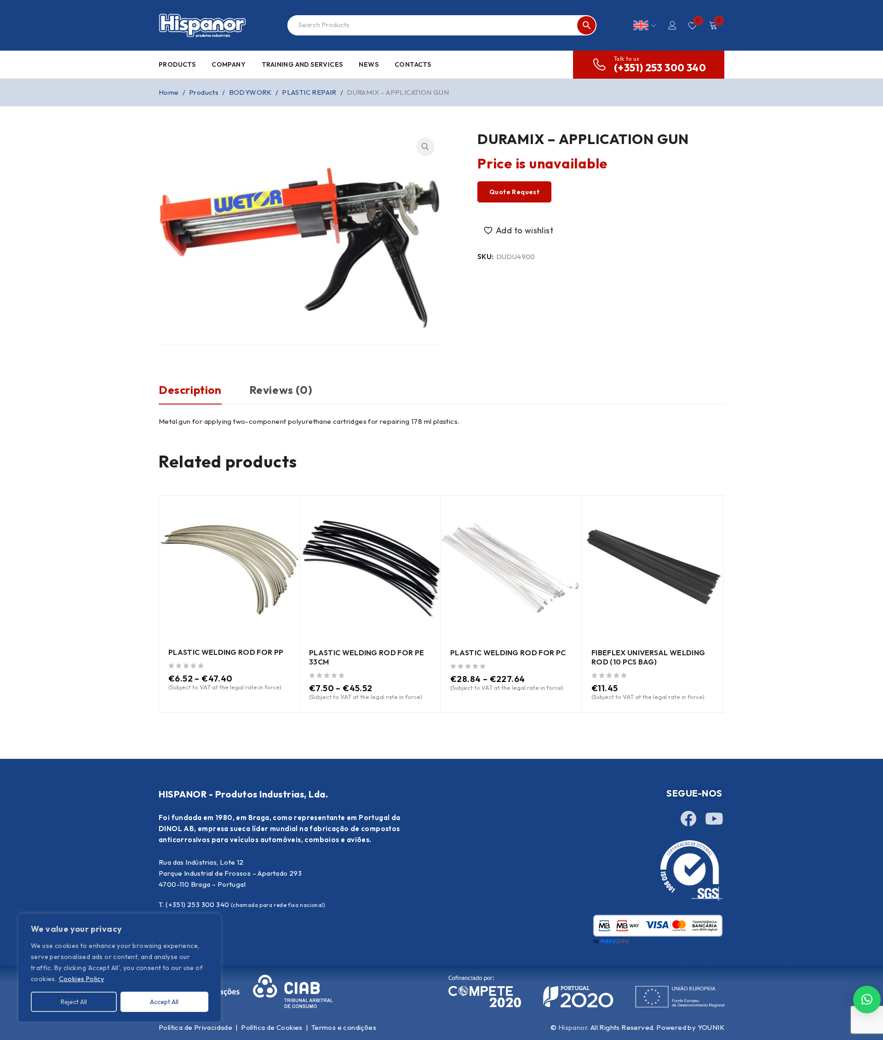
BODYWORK (250, 92)
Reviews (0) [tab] (281, 389)
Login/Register (672, 25)
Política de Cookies (272, 1027)
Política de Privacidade (195, 1027)
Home (169, 92)
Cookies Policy (81, 979)
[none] (644, 25)
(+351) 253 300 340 (660, 67)
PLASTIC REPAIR (309, 92)
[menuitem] (644, 25)
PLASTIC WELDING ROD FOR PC (508, 652)
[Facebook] (688, 818)
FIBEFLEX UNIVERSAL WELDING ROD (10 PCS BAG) (648, 657)
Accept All (164, 1002)
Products (203, 92)
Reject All (74, 1002)
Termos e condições (343, 1027)
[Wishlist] (519, 230)
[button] (425, 147)
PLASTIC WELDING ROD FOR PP (225, 652)
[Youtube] (714, 818)
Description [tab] (190, 389)
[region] (119, 968)
